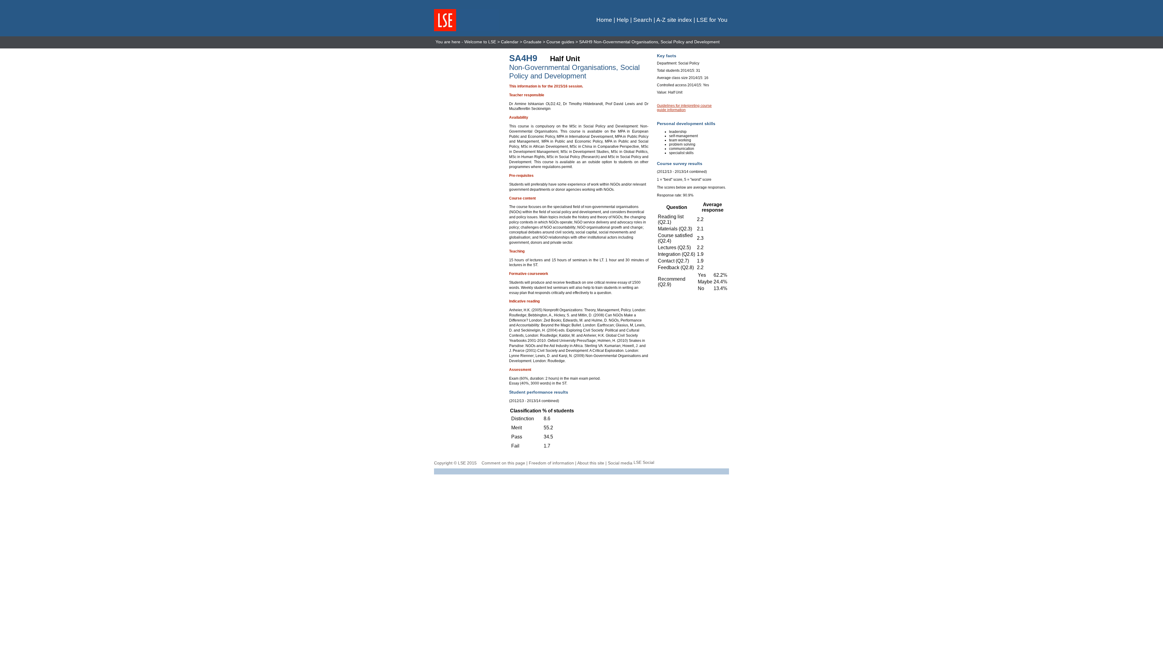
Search (642, 20)
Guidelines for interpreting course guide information (684, 108)
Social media (620, 463)
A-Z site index (674, 20)
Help (623, 20)
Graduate (532, 41)
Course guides (560, 41)
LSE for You (712, 20)
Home (604, 20)
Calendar (510, 41)
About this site (590, 463)
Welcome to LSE (480, 41)
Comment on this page (503, 463)
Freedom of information (551, 463)
